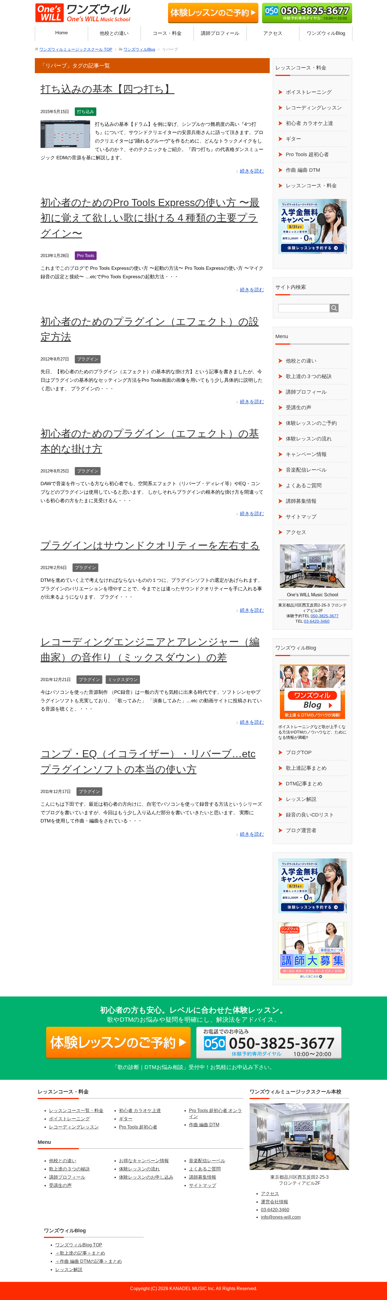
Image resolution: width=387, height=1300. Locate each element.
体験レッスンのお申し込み (146, 1177)
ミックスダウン (123, 679)
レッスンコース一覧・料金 (76, 1110)
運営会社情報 (274, 1201)
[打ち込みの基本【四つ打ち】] (65, 143)
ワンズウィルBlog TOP (78, 1244)
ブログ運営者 (301, 830)
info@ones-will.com (281, 1217)
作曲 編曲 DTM (303, 170)
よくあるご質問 (304, 485)
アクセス (272, 33)
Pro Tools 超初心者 (307, 154)
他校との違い (114, 33)
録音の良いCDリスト (310, 815)
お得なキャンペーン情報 (144, 1160)
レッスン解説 (301, 799)
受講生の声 (298, 407)
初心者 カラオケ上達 (309, 123)
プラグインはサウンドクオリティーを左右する (150, 545)
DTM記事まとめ (304, 783)
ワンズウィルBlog (326, 33)
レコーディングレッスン (314, 108)
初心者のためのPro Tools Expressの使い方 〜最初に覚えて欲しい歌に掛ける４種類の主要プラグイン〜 (150, 218)
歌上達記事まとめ (306, 768)
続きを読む (252, 171)
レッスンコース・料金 (311, 185)
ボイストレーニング (309, 92)
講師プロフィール (220, 33)
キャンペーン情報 (306, 454)
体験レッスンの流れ (309, 439)
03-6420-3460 (316, 621)
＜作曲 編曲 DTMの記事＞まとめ (88, 1261)
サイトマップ (301, 516)
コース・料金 (167, 33)
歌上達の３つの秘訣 (309, 376)
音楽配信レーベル (306, 470)
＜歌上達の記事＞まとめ (80, 1253)
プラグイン (87, 359)
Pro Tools (85, 255)
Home (61, 32)
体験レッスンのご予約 (311, 423)
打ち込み (85, 111)
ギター (293, 139)
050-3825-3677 (325, 616)
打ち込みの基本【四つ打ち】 (108, 89)
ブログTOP (299, 752)
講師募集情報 (301, 501)
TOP (75, 49)
